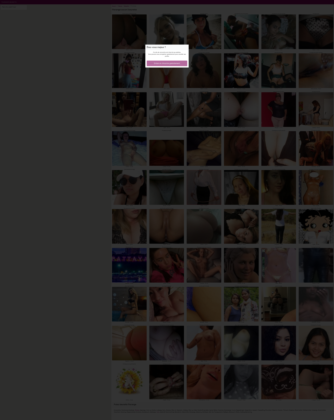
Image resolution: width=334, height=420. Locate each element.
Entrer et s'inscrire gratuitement (167, 63)
